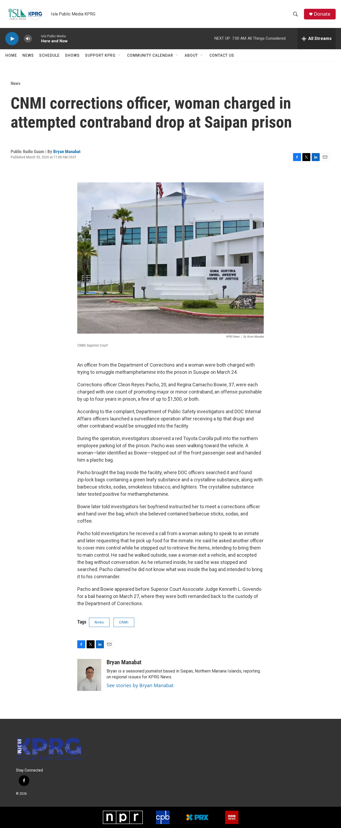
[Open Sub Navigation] (119, 55)
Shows (72, 55)
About (191, 55)
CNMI (124, 622)
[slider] (36, 38)
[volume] (28, 39)
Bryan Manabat (66, 151)
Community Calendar (150, 55)
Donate (322, 14)
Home (11, 55)
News (28, 55)
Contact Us (221, 55)
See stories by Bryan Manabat (140, 685)
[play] (12, 39)
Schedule (49, 55)
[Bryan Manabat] (89, 675)
